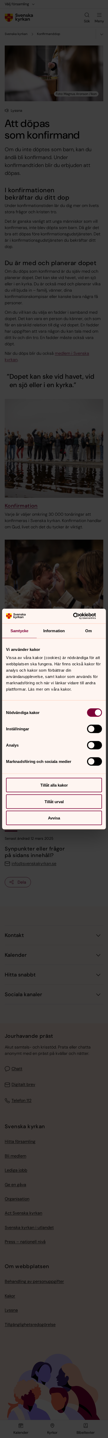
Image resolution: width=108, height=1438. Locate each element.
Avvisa (54, 818)
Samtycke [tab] (19, 630)
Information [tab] (54, 630)
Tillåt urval (54, 801)
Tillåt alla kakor (54, 785)
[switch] (94, 729)
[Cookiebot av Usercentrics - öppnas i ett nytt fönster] (79, 616)
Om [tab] (88, 630)
